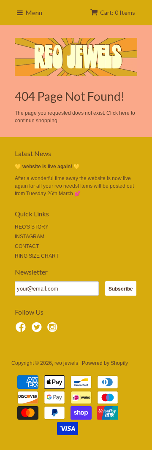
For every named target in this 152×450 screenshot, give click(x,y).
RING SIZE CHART (37, 256)
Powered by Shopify (105, 363)
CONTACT (27, 246)
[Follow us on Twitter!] (38, 329)
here (124, 113)
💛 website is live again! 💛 (47, 167)
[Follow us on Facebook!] (22, 329)
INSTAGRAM (29, 237)
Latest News (33, 153)
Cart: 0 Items (117, 12)
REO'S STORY (32, 227)
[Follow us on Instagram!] (53, 329)
